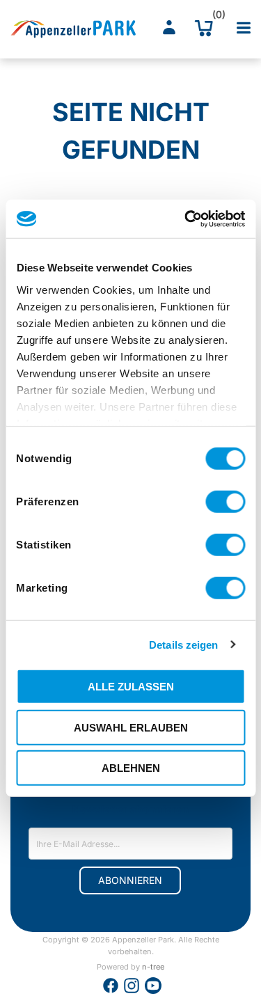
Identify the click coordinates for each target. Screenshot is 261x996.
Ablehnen (131, 768)
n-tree (153, 967)
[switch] (225, 502)
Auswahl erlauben (131, 727)
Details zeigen (183, 644)
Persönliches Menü (169, 28)
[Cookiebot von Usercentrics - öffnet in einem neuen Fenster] (186, 219)
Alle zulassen (131, 687)
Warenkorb (215, 17)
